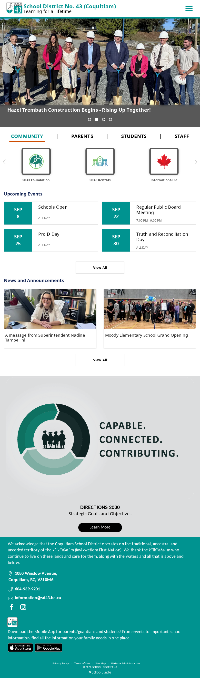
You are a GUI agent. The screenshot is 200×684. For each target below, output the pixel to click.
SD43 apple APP (20, 647)
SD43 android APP (48, 647)
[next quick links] (195, 161)
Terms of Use (82, 663)
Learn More (100, 527)
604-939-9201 (27, 589)
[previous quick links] (4, 162)
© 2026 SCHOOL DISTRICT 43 (100, 667)
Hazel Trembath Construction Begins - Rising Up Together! (79, 110)
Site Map (100, 663)
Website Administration (125, 663)
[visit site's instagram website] (23, 608)
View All (100, 267)
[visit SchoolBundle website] (100, 672)
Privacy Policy (60, 663)
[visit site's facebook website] (11, 608)
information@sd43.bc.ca (38, 598)
